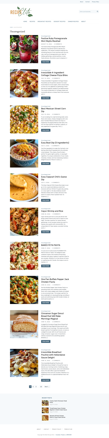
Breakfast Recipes (44, 21)
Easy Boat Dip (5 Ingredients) (55, 142)
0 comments (58, 44)
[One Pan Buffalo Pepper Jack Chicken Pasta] (24, 277)
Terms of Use (68, 429)
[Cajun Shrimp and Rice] (24, 208)
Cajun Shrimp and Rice (52, 211)
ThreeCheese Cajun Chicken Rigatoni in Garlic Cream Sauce (58, 409)
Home (25, 21)
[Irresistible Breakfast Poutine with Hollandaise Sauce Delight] (24, 350)
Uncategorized (45, 36)
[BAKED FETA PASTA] (24, 242)
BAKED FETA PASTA (50, 245)
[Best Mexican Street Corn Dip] (24, 106)
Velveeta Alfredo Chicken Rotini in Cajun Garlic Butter (57, 416)
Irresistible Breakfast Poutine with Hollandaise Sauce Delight (53, 355)
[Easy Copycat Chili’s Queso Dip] (24, 174)
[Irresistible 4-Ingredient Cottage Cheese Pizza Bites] (24, 70)
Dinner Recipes (73, 21)
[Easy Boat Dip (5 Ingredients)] (24, 140)
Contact (87, 1)
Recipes (32, 21)
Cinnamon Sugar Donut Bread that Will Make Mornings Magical (52, 316)
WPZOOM (69, 434)
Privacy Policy (95, 1)
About (81, 1)
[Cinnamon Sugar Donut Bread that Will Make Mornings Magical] (24, 311)
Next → (47, 386)
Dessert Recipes (59, 21)
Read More (45, 62)
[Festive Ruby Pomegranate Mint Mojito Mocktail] (24, 36)
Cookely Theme (60, 434)
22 (41, 386)
